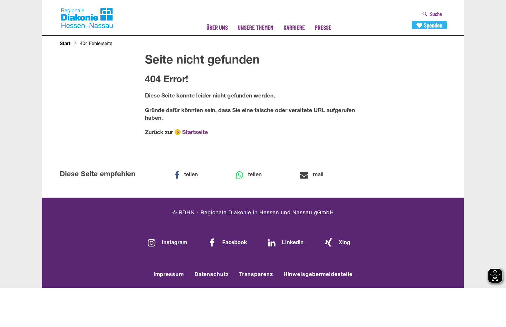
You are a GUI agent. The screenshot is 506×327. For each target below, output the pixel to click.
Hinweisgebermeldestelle (318, 275)
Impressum (168, 275)
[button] (190, 175)
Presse (323, 27)
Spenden (433, 25)
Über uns (217, 27)
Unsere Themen (255, 27)
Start (65, 44)
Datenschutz (211, 275)
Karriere (294, 27)
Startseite (195, 133)
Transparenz (256, 275)
